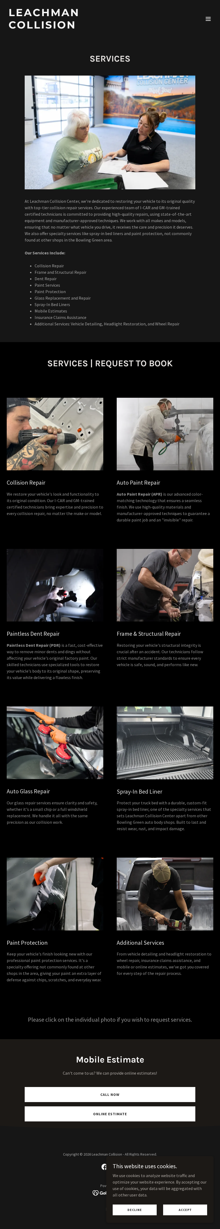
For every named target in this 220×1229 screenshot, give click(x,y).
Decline (134, 1210)
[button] (208, 18)
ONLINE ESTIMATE (110, 1113)
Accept (185, 1210)
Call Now (109, 1094)
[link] (79, 27)
